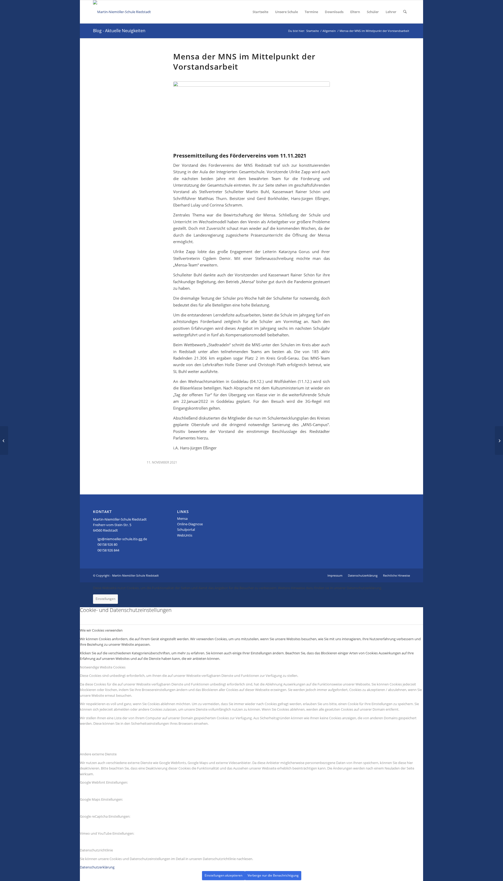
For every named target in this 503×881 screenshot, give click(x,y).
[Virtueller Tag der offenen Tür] (499, 440)
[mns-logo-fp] (122, 11)
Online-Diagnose (190, 524)
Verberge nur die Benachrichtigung (273, 875)
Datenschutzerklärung (97, 867)
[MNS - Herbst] (251, 115)
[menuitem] (260, 11)
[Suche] (405, 11)
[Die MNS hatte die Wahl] (4, 440)
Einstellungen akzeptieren (223, 875)
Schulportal (186, 529)
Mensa (182, 518)
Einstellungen (105, 598)
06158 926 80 (107, 544)
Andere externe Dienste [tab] (98, 754)
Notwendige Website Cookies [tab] (102, 667)
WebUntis (184, 535)
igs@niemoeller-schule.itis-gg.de (122, 539)
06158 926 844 (108, 550)
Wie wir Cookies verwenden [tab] (101, 630)
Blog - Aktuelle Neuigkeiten (119, 31)
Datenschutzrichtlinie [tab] (96, 850)
